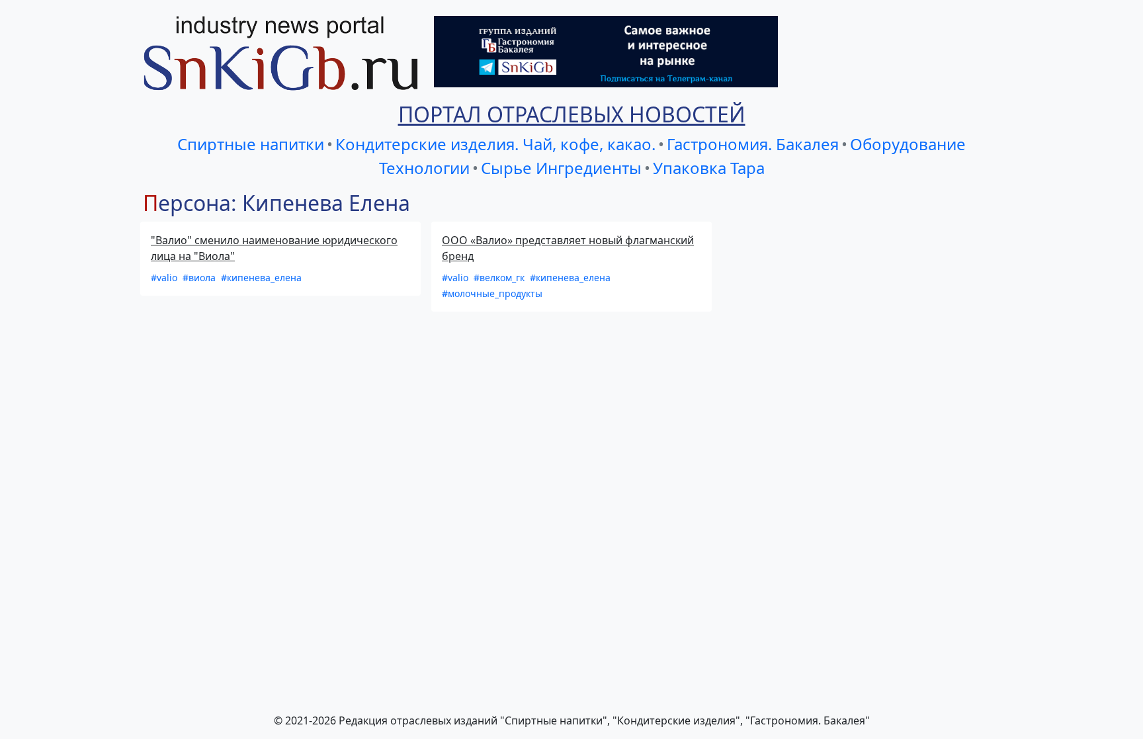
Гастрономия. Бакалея (753, 144)
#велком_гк (500, 277)
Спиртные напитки (250, 144)
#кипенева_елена (261, 277)
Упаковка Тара (709, 168)
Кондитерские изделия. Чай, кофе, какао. (495, 144)
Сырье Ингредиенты (561, 168)
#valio (165, 277)
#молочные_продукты (492, 293)
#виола (200, 277)
